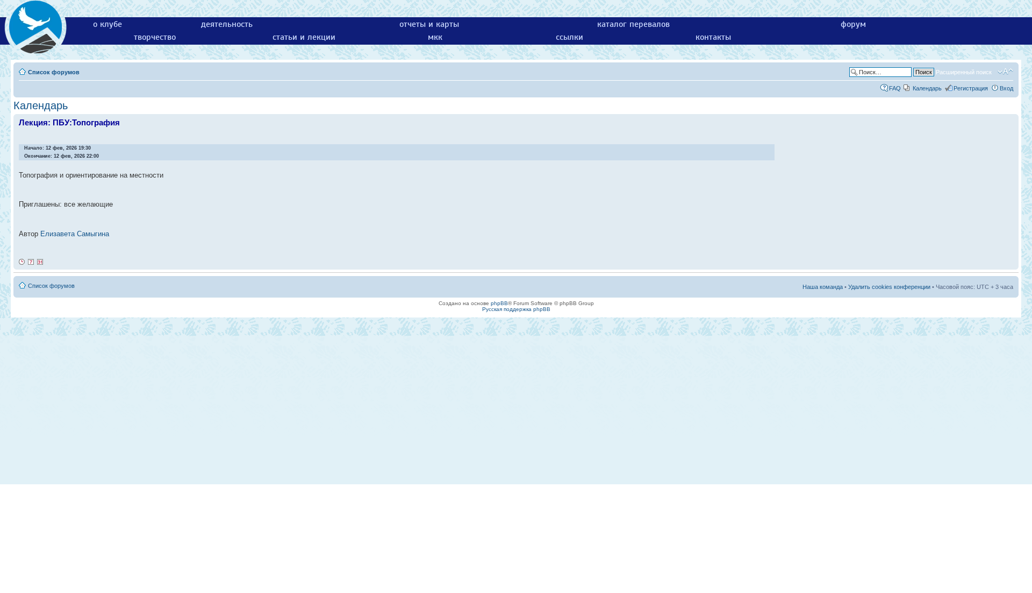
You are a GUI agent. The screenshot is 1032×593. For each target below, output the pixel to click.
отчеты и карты (429, 24)
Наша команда (822, 287)
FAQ (895, 88)
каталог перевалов (633, 24)
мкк (435, 37)
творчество (155, 37)
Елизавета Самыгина (74, 234)
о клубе (107, 24)
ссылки (569, 37)
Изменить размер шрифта (1005, 71)
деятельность (227, 24)
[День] (22, 262)
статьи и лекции (304, 37)
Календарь (927, 88)
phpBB (499, 303)
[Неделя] (31, 262)
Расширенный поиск (964, 72)
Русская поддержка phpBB (516, 309)
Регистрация (971, 88)
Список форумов (54, 72)
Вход (1006, 88)
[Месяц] (40, 262)
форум (853, 24)
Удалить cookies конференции (889, 287)
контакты (713, 37)
